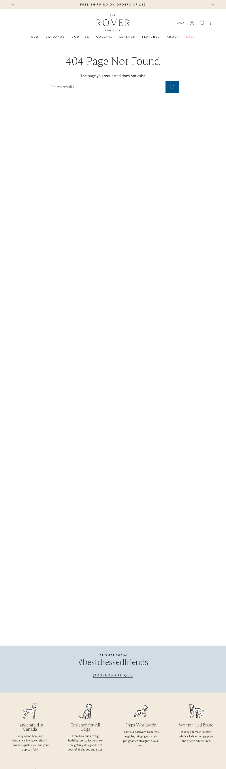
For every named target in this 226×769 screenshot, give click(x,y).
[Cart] (212, 23)
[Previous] (13, 5)
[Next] (213, 5)
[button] (104, 37)
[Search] (172, 87)
